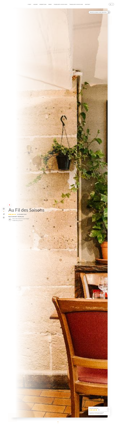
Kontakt (87, 4)
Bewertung (43, 4)
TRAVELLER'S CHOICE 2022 (76, 4)
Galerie (35, 4)
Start (29, 4)
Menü (50, 4)
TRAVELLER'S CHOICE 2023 (60, 4)
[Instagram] (4, 209)
